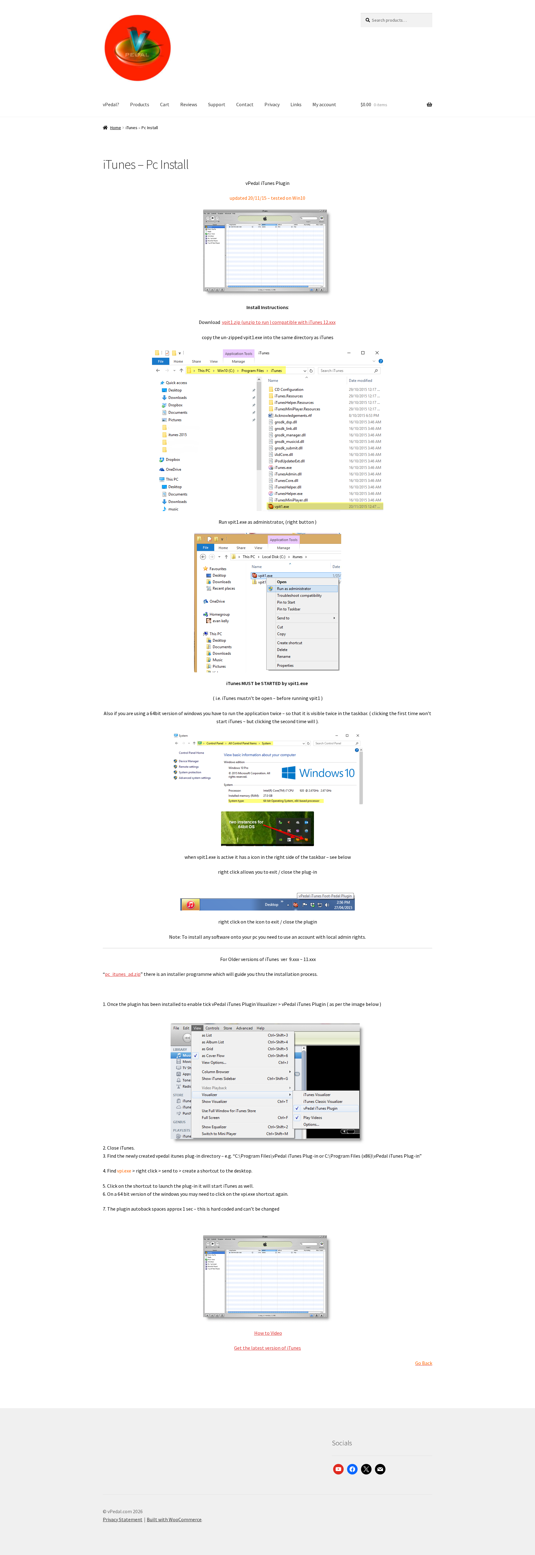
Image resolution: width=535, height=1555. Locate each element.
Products (139, 104)
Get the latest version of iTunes (267, 1348)
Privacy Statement (122, 1519)
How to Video (268, 1333)
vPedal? (111, 104)
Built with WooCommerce (174, 1519)
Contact (245, 104)
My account (324, 104)
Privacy (272, 104)
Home (115, 127)
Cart (164, 104)
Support (216, 104)
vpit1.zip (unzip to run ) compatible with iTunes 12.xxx (279, 322)
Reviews (188, 104)
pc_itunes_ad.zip (123, 974)
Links (296, 104)
